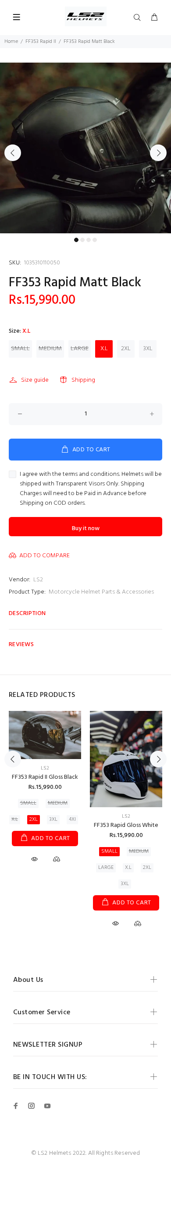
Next (158, 152)
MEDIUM (50, 349)
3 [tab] (88, 240)
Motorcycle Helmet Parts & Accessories (101, 592)
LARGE (80, 349)
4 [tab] (95, 240)
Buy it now (86, 529)
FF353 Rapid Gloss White (126, 825)
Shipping (83, 380)
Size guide (35, 380)
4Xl (72, 819)
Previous (12, 152)
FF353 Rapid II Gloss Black (45, 777)
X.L (104, 349)
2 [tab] (82, 240)
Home (11, 41)
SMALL (20, 349)
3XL (148, 349)
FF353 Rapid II (40, 41)
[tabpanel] (85, 148)
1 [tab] (76, 240)
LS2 (38, 580)
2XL (126, 349)
